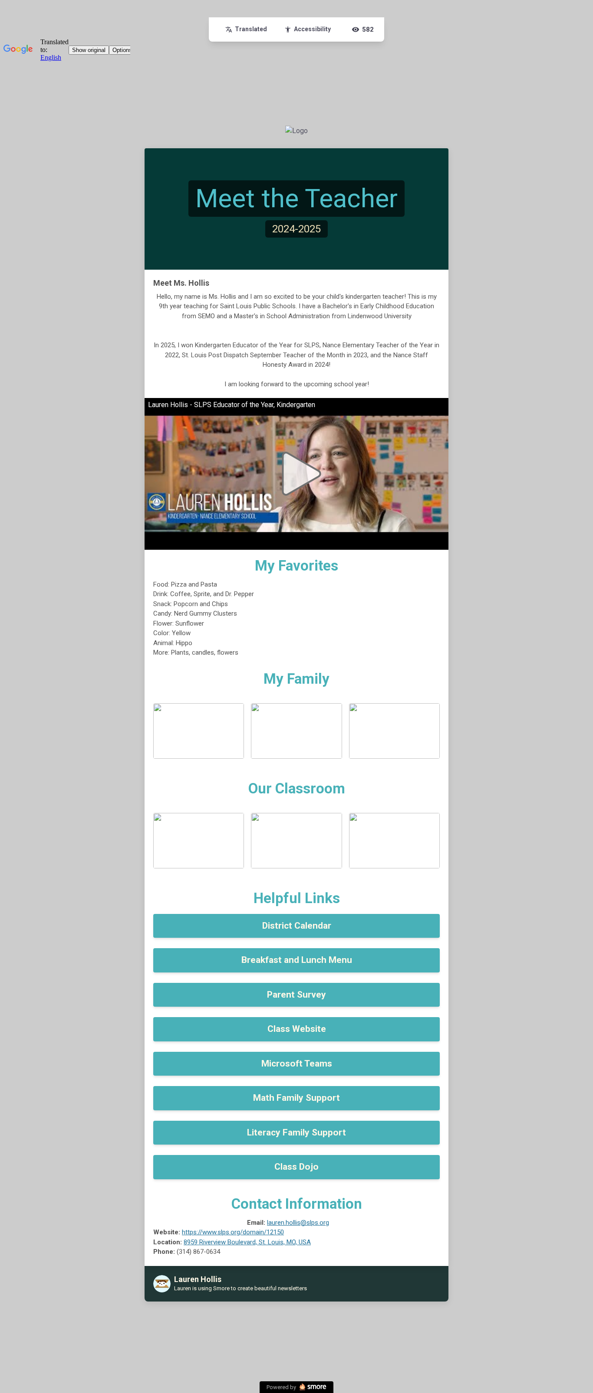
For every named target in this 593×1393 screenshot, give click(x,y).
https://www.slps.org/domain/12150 (233, 1232)
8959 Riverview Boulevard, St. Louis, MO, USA (247, 1242)
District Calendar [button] (296, 925)
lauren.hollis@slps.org (298, 1223)
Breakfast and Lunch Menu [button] (296, 960)
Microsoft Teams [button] (296, 1063)
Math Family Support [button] (296, 1098)
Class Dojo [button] (296, 1166)
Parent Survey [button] (296, 994)
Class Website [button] (296, 1029)
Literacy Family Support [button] (296, 1132)
